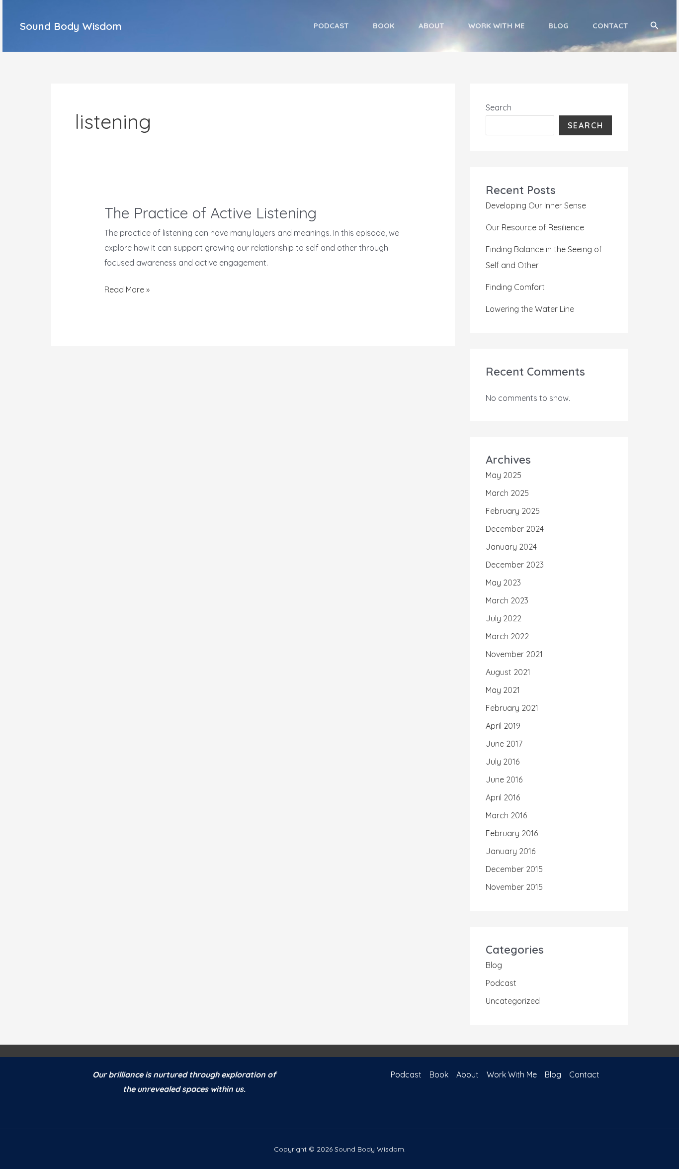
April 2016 (503, 797)
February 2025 (513, 511)
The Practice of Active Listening (210, 212)
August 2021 (508, 672)
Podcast (331, 25)
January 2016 (510, 851)
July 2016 (502, 762)
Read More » (127, 290)
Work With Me (496, 25)
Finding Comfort (515, 287)
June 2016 (504, 779)
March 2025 (507, 493)
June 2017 (504, 744)
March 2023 (507, 600)
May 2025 (503, 475)
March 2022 (507, 636)
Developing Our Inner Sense (536, 205)
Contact (610, 25)
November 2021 (514, 654)
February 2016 (512, 833)
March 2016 (506, 815)
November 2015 (514, 887)
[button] (654, 25)
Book (384, 25)
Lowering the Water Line (530, 309)
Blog (558, 25)
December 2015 (514, 869)
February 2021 (512, 708)
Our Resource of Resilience (535, 227)
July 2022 (503, 618)
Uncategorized (513, 1001)
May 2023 (503, 582)
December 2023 (515, 565)
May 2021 (503, 690)
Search (498, 107)
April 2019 (503, 726)
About (431, 25)
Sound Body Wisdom (71, 25)
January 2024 (511, 547)
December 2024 (515, 529)
